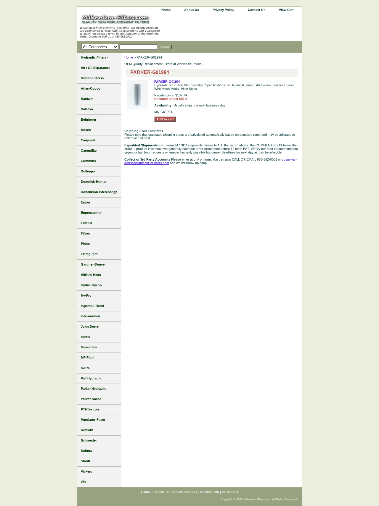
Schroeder (89, 440)
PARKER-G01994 (167, 81)
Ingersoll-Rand (92, 306)
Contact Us (256, 10)
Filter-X (86, 223)
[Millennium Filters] (121, 20)
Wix (83, 482)
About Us (191, 10)
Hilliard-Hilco (91, 275)
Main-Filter (89, 347)
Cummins (88, 161)
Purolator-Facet (93, 419)
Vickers (86, 471)
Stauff (85, 461)
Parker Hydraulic (93, 388)
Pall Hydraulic (91, 378)
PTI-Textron (90, 409)
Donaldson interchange (99, 192)
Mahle (85, 337)
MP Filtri (87, 357)
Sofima (86, 450)
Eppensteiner (91, 212)
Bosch (86, 130)
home (166, 10)
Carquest (88, 140)
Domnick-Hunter (94, 181)
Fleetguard (89, 254)
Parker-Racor (91, 399)
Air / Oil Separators (95, 67)
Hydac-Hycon (91, 285)
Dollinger (88, 171)
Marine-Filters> (92, 78)
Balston (87, 109)
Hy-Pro (86, 295)
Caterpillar (89, 150)
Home (128, 57)
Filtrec (86, 233)
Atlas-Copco (90, 88)
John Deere (90, 326)
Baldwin (87, 99)
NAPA (85, 368)
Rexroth (87, 430)
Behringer (88, 119)
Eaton (85, 202)
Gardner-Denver (93, 264)
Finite (85, 243)
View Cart (286, 10)
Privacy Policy (223, 10)
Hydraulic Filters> (94, 57)
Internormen (90, 316)
